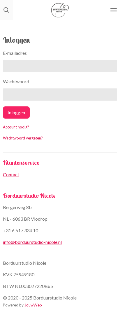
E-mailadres (15, 53)
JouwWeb (33, 305)
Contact (11, 174)
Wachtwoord (16, 81)
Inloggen (16, 112)
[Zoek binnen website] (6, 10)
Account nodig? (16, 127)
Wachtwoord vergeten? (23, 138)
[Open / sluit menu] (113, 10)
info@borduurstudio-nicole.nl (32, 242)
